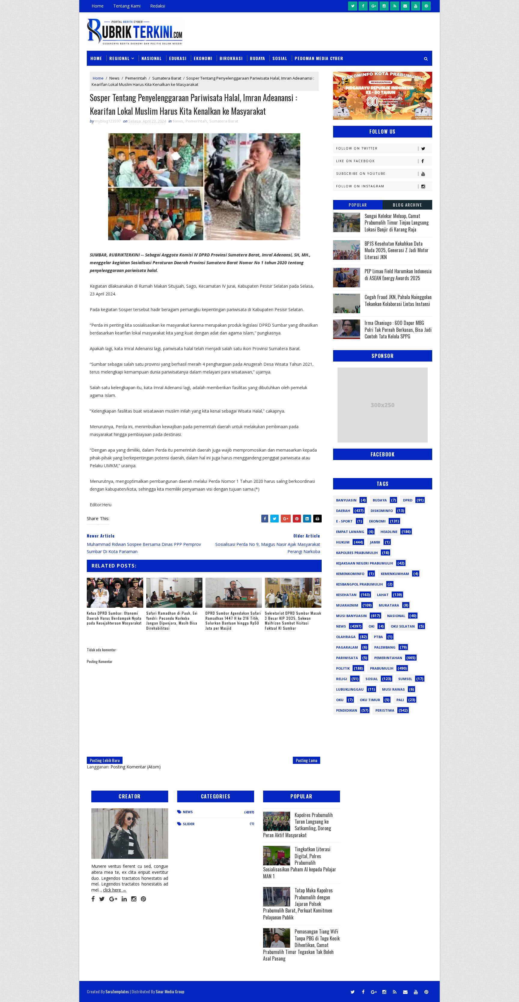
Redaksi (157, 6)
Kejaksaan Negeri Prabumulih (364, 563)
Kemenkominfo (350, 573)
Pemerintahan (388, 657)
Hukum (343, 542)
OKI (372, 626)
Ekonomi (203, 58)
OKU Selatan (403, 626)
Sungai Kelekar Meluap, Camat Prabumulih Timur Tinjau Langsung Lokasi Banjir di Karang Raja (397, 222)
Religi (341, 679)
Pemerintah (136, 78)
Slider (189, 824)
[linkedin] (124, 899)
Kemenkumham (395, 573)
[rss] (394, 6)
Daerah (343, 510)
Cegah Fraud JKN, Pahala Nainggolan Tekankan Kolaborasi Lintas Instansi (398, 300)
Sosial (279, 58)
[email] (405, 6)
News (114, 78)
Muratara (389, 605)
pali (400, 700)
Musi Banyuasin (351, 615)
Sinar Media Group (170, 991)
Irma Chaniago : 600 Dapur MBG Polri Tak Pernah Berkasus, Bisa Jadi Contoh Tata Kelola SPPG (398, 329)
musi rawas (393, 689)
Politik (343, 668)
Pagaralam (347, 647)
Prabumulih (381, 668)
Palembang (385, 647)
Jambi (375, 542)
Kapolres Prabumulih (357, 552)
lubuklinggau (350, 689)
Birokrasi (231, 58)
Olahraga (346, 636)
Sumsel (405, 679)
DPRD (407, 500)
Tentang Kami (127, 6)
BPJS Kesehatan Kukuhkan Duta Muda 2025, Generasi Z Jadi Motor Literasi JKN (397, 250)
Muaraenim (347, 605)
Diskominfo (382, 510)
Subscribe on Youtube (361, 173)
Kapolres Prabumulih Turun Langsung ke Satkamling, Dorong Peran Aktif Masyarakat (298, 825)
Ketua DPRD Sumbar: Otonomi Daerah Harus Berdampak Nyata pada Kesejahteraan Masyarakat (114, 618)
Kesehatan (346, 594)
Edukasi (178, 58)
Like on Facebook (355, 161)
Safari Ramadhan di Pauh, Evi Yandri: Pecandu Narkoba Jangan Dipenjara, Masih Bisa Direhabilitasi (172, 620)
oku (340, 700)
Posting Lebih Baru (105, 760)
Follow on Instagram (360, 186)
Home (98, 6)
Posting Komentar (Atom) (136, 767)
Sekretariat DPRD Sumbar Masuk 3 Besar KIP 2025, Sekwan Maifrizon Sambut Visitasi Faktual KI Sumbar (293, 620)
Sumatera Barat (166, 78)
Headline (389, 531)
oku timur (370, 700)
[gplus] (373, 6)
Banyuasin (346, 500)
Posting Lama (306, 760)
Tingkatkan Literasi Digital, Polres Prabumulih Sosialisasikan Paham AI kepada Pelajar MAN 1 (299, 863)
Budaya (257, 58)
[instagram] (384, 6)
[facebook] (363, 6)
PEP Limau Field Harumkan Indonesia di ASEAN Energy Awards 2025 (398, 274)
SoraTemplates (117, 991)
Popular (358, 204)
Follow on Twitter (357, 148)
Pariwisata (347, 657)
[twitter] (352, 6)
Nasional (151, 58)
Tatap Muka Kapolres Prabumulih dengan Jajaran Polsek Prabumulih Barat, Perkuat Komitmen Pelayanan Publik (298, 904)
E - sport (344, 521)
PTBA (378, 636)
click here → (114, 890)
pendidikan (346, 710)
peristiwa (384, 710)
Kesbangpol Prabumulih (359, 584)
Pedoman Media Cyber (319, 58)
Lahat (383, 594)
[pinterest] (426, 6)
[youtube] (415, 6)
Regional (119, 58)
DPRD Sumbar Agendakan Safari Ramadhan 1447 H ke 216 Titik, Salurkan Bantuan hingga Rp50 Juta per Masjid (233, 620)
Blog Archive (407, 204)
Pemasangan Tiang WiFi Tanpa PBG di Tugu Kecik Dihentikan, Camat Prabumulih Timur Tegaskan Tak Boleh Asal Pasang (301, 945)
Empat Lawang (350, 531)
